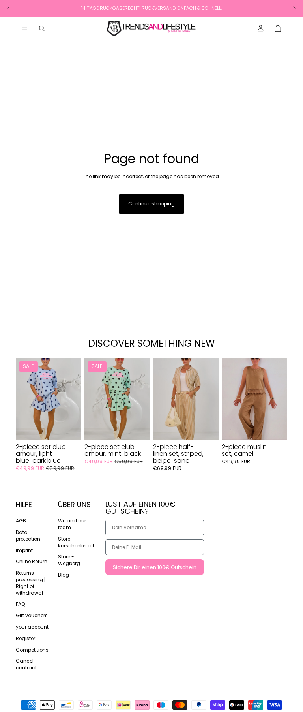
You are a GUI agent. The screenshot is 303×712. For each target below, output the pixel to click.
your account (32, 627)
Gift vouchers (32, 615)
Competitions (32, 649)
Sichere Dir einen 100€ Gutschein (154, 567)
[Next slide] (72, 399)
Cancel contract (26, 664)
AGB (21, 520)
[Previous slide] (24, 399)
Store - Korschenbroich (77, 542)
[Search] (41, 28)
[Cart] (277, 28)
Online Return (31, 561)
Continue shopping (151, 203)
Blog (63, 574)
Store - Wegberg (69, 560)
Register (25, 638)
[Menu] (25, 28)
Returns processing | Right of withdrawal (30, 582)
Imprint (24, 550)
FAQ (20, 604)
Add (75, 427)
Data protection (28, 535)
